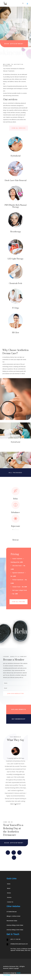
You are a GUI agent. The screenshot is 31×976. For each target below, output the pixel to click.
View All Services (18, 128)
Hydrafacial (15, 156)
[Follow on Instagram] (19, 852)
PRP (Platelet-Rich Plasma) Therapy (15, 206)
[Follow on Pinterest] (14, 857)
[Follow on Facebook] (8, 852)
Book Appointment (13, 43)
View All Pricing (18, 601)
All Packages (15, 472)
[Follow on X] (13, 852)
